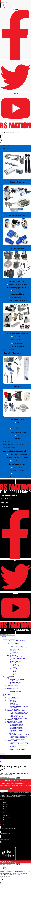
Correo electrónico (5, 788)
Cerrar (1, 877)
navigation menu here (14, 874)
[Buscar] (1, 135)
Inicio (1, 758)
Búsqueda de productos (6, 132)
